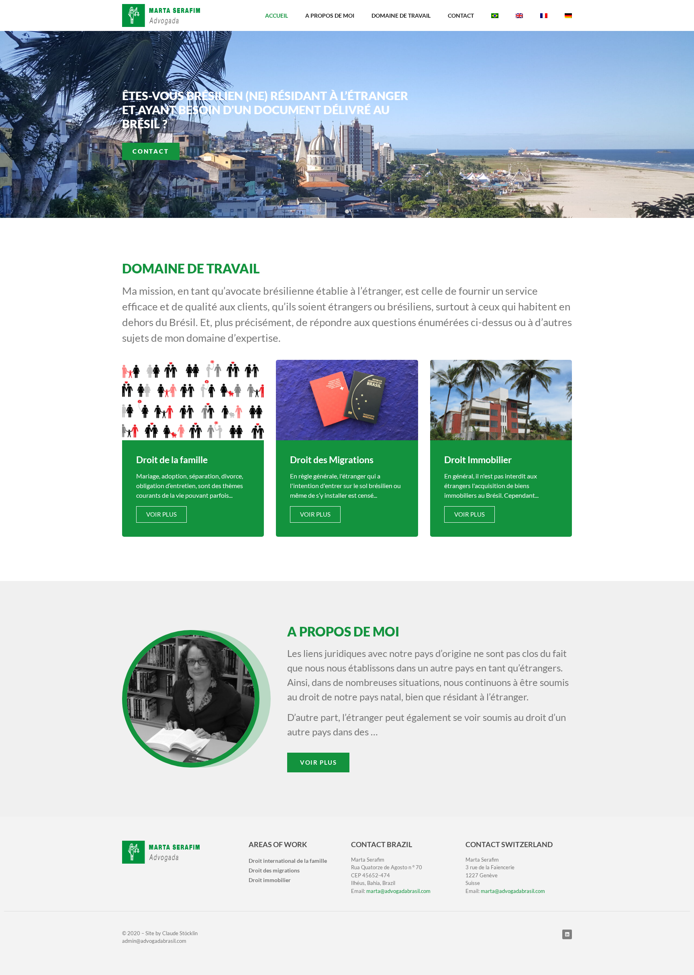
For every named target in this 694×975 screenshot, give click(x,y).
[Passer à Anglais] (519, 15)
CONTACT (461, 15)
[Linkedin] (567, 934)
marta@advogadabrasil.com (398, 891)
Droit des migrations (274, 870)
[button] (338, 211)
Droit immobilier (270, 879)
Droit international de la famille (288, 860)
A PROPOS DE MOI (329, 15)
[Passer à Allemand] (568, 15)
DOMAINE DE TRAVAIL (401, 15)
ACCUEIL (276, 15)
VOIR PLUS (161, 514)
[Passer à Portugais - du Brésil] (494, 15)
